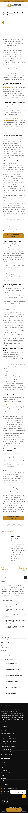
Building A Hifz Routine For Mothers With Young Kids (15, 621)
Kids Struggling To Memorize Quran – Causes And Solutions (15, 627)
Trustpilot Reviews (6, 780)
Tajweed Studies (5, 655)
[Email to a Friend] (15, 525)
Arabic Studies (5, 637)
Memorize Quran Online (7, 733)
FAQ (2, 767)
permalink (11, 531)
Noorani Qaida (5, 642)
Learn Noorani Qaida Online (8, 736)
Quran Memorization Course (14, 675)
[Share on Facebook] (10, 525)
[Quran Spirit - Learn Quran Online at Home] (14, 5)
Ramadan (3, 650)
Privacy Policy (4, 770)
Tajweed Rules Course (12, 669)
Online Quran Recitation (7, 730)
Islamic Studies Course (12, 693)
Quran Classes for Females (8, 746)
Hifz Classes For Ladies (7, 749)
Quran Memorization (6, 645)
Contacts (3, 778)
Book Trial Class (14, 810)
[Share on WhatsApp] (8, 525)
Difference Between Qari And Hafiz (14, 604)
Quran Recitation (7, 11)
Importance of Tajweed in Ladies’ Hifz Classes (15, 615)
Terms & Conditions (6, 773)
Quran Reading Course (12, 663)
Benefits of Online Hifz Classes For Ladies (14, 610)
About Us (3, 765)
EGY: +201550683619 (9, 791)
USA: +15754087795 (9, 794)
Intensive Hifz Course (7, 754)
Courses (3, 762)
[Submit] (25, 577)
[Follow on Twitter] (5, 801)
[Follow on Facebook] (2, 801)
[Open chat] (24, 796)
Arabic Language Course (13, 687)
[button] (2, 5)
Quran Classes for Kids (7, 744)
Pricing (3, 775)
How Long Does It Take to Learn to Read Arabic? (20, 568)
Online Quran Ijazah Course (8, 738)
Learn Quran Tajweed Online (8, 741)
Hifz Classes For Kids (6, 751)
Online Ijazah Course (12, 681)
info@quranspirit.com (10, 788)
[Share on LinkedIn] (20, 525)
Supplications (4, 653)
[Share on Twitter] (13, 525)
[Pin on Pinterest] (18, 525)
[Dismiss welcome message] (25, 792)
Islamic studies (5, 639)
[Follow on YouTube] (7, 801)
